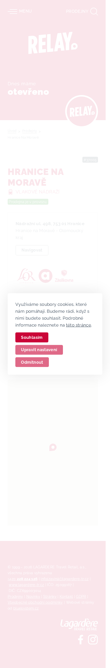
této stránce (78, 324)
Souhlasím (31, 337)
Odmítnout (32, 362)
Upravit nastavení (39, 349)
